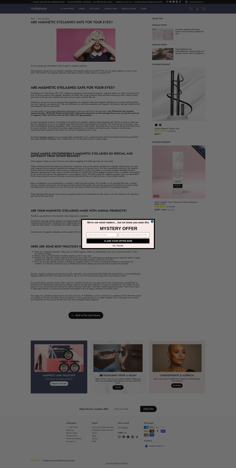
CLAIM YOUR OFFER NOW (118, 241)
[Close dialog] (152, 221)
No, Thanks (118, 246)
